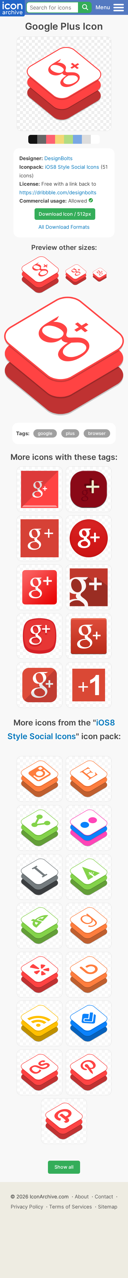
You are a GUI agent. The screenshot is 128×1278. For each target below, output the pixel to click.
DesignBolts (58, 158)
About (82, 1197)
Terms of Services (70, 1207)
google (45, 433)
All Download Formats (64, 227)
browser (97, 433)
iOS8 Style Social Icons (72, 167)
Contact (104, 1197)
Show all (64, 1167)
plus (70, 433)
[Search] (85, 7)
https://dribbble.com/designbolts (57, 192)
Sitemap (107, 1207)
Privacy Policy (27, 1207)
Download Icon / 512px (65, 214)
